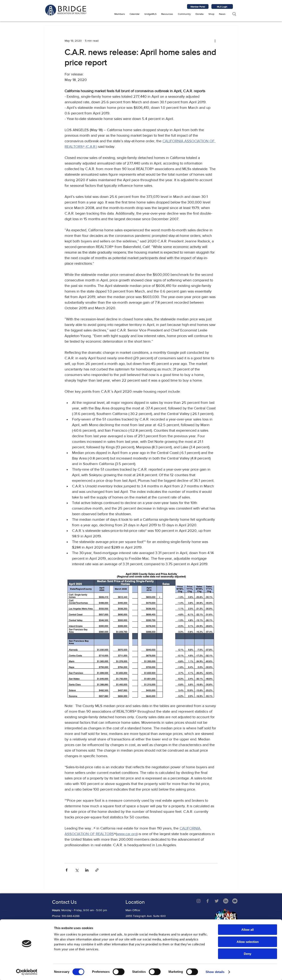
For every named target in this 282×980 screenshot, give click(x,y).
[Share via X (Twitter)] (77, 870)
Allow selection (248, 942)
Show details (215, 972)
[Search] (234, 14)
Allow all (247, 929)
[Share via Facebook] (67, 870)
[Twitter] (216, 901)
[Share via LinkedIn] (87, 870)
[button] (119, 14)
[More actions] (214, 40)
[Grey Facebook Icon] (207, 901)
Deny (247, 953)
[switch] (118, 971)
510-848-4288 (70, 916)
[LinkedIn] (225, 901)
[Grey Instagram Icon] (198, 901)
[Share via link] (97, 870)
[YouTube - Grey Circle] (234, 901)
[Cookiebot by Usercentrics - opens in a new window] (27, 972)
